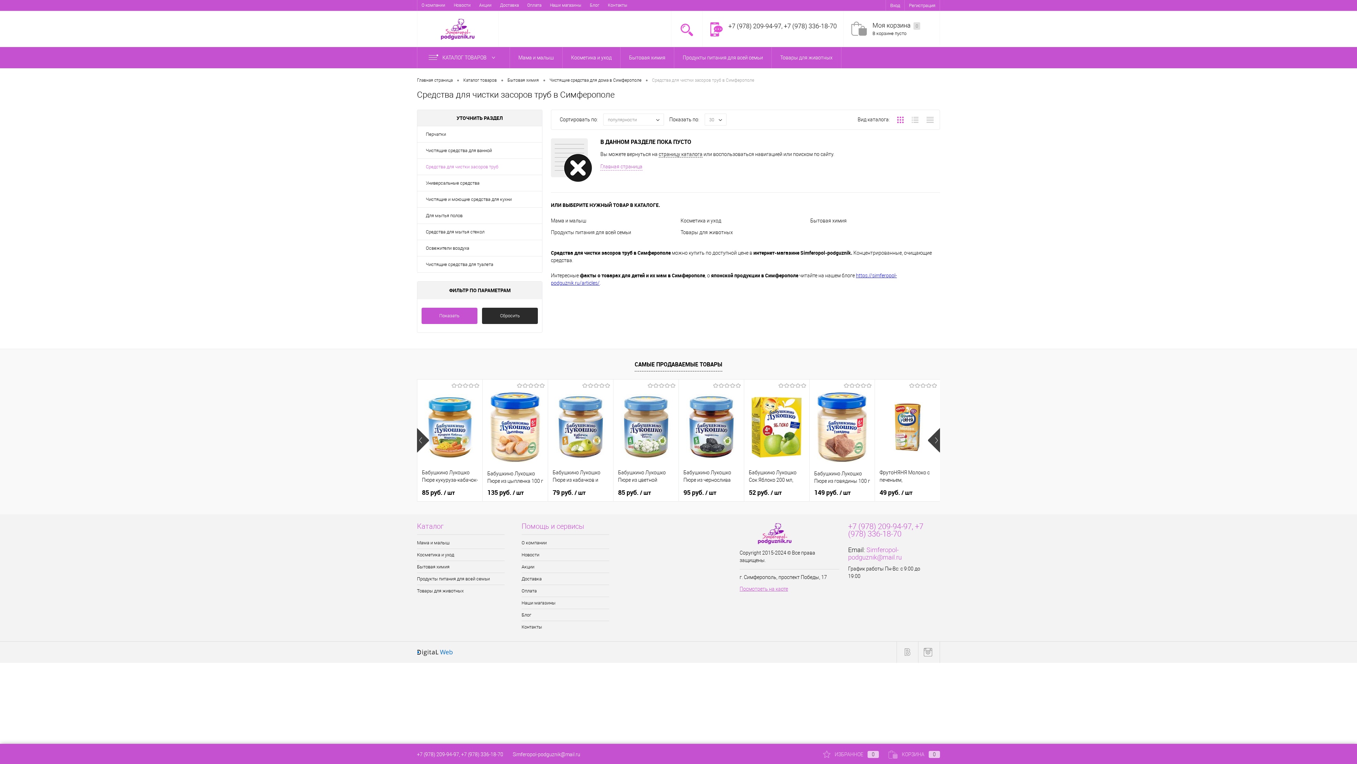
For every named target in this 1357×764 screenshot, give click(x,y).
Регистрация (922, 5)
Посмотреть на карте (764, 589)
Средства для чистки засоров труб (462, 166)
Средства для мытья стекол (455, 232)
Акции (485, 5)
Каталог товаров (465, 57)
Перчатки (436, 134)
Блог (594, 5)
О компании (433, 5)
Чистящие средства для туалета (459, 264)
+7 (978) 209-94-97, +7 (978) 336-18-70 (460, 754)
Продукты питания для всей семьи (591, 232)
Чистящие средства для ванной (459, 150)
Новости (462, 5)
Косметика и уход (701, 221)
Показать (449, 315)
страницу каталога (681, 154)
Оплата (534, 5)
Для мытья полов (444, 215)
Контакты (617, 5)
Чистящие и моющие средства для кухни (469, 199)
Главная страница (621, 166)
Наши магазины (565, 5)
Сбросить (510, 315)
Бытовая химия (828, 221)
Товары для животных (707, 232)
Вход (895, 5)
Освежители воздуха (447, 248)
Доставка (509, 5)
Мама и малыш (568, 221)
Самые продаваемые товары (678, 364)
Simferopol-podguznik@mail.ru (875, 553)
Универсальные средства (453, 183)
